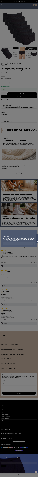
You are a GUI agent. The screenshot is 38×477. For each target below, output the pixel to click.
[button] (37, 238)
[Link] (4, 231)
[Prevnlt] (34, 244)
